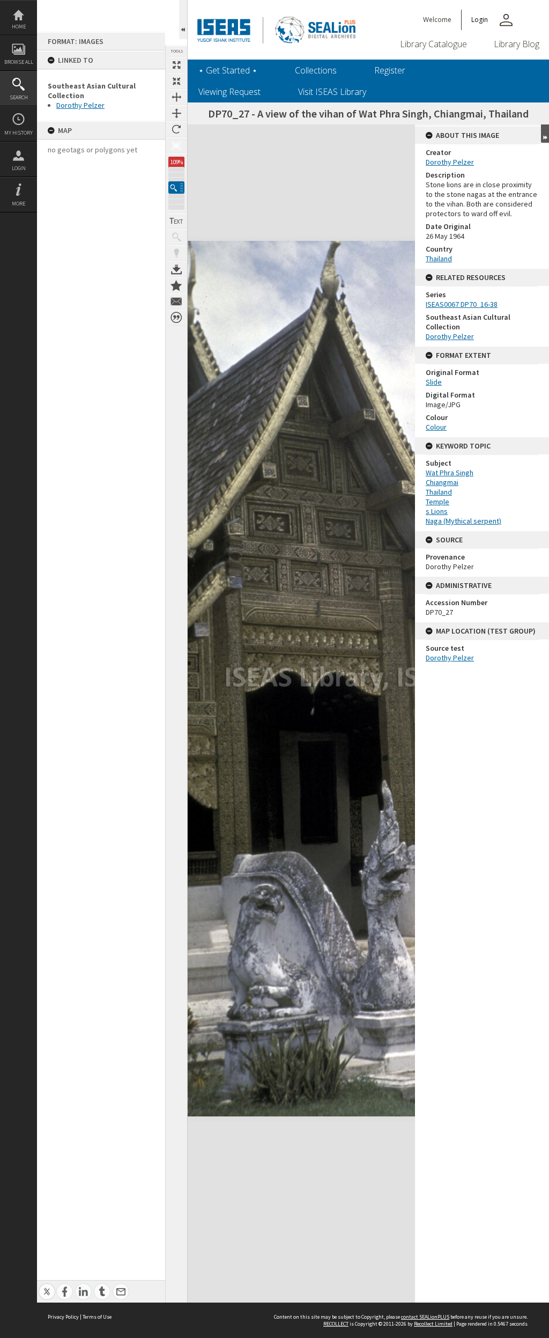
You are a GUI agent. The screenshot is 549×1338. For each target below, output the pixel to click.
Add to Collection (176, 285)
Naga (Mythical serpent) (463, 521)
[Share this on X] (47, 1285)
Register (389, 70)
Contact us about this (176, 301)
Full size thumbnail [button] (176, 65)
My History (18, 132)
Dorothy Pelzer (80, 105)
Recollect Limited (433, 1323)
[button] (176, 187)
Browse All (18, 61)
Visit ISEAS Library (332, 91)
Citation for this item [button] (176, 318)
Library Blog (516, 44)
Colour (436, 427)
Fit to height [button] (176, 113)
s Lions (437, 511)
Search (19, 97)
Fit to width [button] (176, 97)
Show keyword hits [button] (176, 237)
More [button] (18, 203)
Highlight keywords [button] (176, 253)
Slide (434, 382)
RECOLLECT (335, 1323)
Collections (316, 70)
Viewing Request (229, 91)
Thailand (439, 258)
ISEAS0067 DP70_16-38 (462, 304)
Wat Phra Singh (449, 472)
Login (19, 168)
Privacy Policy (63, 1316)
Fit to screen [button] (176, 81)
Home (19, 26)
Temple (437, 501)
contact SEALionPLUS (425, 1316)
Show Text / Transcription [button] (176, 221)
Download (176, 269)
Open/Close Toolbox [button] (183, 19)
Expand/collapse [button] (545, 133)
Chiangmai (442, 482)
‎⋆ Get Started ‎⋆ (227, 70)
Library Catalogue (433, 44)
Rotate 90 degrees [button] (176, 129)
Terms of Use (97, 1316)
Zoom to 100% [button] (176, 145)
